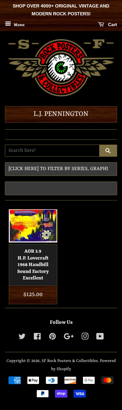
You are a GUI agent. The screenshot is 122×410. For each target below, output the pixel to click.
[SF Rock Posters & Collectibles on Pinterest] (52, 338)
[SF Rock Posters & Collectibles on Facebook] (37, 338)
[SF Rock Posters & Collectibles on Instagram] (84, 338)
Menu (18, 25)
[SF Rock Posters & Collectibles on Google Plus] (69, 338)
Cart (112, 24)
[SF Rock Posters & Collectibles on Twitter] (22, 338)
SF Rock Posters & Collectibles (70, 360)
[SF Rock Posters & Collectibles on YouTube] (100, 338)
